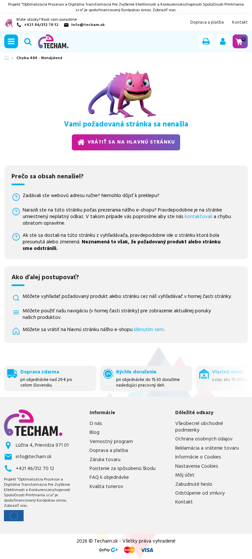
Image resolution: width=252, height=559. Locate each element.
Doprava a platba (207, 22)
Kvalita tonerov (106, 486)
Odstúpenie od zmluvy (200, 493)
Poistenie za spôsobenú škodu (123, 468)
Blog (94, 432)
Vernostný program (111, 441)
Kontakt (240, 22)
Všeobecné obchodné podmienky (199, 427)
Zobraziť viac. (165, 10)
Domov (6, 58)
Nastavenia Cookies (196, 466)
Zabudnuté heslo (193, 484)
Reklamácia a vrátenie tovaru (207, 448)
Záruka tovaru (105, 460)
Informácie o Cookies (198, 457)
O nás (96, 423)
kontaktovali (198, 216)
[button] (11, 41)
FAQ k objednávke (109, 477)
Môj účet (185, 475)
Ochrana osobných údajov (204, 439)
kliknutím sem (149, 329)
